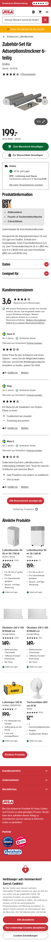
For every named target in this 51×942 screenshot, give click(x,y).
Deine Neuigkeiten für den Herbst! (27, 29)
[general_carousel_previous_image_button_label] (6, 101)
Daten (6, 264)
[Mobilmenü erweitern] (47, 12)
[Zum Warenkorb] (40, 12)
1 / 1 (39, 121)
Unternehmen (10, 780)
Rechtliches (9, 789)
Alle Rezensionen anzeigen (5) (25, 501)
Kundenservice (11, 770)
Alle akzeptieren (25, 920)
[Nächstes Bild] (44, 101)
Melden (25, 373)
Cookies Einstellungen (25, 935)
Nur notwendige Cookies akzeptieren (25, 927)
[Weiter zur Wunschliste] (33, 12)
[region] (25, 901)
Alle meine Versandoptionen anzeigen (26, 185)
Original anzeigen (34, 343)
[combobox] (25, 20)
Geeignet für (10, 273)
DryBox (6, 64)
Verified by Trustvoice (23, 509)
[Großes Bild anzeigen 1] (25, 101)
